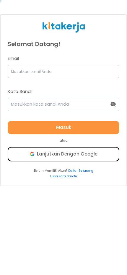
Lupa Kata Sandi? (63, 176)
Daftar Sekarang (80, 170)
